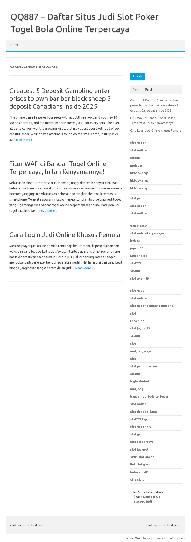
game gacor (139, 225)
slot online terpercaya (147, 233)
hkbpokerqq (139, 173)
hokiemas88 (139, 472)
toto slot (137, 320)
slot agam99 (139, 278)
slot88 (135, 157)
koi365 (135, 240)
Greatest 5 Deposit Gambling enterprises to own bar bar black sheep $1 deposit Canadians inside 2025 (62, 98)
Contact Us (151, 497)
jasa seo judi (142, 501)
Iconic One (133, 538)
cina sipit (137, 479)
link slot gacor (141, 464)
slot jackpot (139, 449)
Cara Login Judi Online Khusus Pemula (64, 234)
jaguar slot (138, 255)
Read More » (24, 140)
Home (14, 45)
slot (133, 313)
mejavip (136, 165)
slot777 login (140, 419)
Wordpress (177, 538)
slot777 (135, 263)
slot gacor (138, 142)
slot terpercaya (142, 441)
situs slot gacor (142, 456)
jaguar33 (136, 248)
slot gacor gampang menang (151, 305)
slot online (138, 150)
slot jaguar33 (140, 328)
